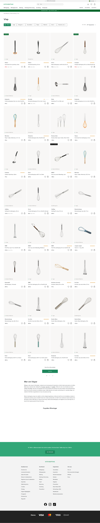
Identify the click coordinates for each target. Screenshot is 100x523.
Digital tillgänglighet (25, 491)
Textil (40, 481)
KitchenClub (24, 496)
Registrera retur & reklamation (27, 479)
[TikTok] (54, 504)
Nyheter (81, 7)
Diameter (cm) (61, 24)
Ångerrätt (23, 498)
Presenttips (55, 484)
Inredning (38, 7)
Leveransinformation (25, 472)
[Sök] (38, 4)
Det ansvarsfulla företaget (73, 472)
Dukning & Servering (29, 7)
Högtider (55, 481)
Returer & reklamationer (26, 477)
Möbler (40, 479)
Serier (52, 24)
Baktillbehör (7, 13)
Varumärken (87, 7)
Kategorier (20, 24)
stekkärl (53, 386)
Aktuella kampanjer (57, 474)
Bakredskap (13, 13)
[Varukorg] (94, 4)
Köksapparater (14, 7)
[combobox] (92, 1)
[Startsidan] (8, 4)
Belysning (41, 484)
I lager (14, 24)
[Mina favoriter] (91, 4)
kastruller (48, 386)
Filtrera (8, 24)
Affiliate (69, 474)
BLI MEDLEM (50, 452)
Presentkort (41, 489)
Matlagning (6, 7)
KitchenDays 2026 (57, 489)
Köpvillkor (23, 481)
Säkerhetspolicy (24, 484)
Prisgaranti (23, 494)
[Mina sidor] (88, 4)
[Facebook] (45, 504)
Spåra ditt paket (24, 474)
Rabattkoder (55, 491)
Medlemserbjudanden (58, 494)
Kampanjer (44, 7)
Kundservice (24, 469)
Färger (37, 24)
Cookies (23, 486)
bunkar (43, 386)
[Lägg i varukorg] (24, 67)
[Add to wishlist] (22, 67)
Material (45, 24)
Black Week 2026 (57, 486)
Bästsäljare (55, 479)
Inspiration (94, 7)
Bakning (21, 7)
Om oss (69, 469)
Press (69, 477)
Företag (22, 489)
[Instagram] (50, 504)
